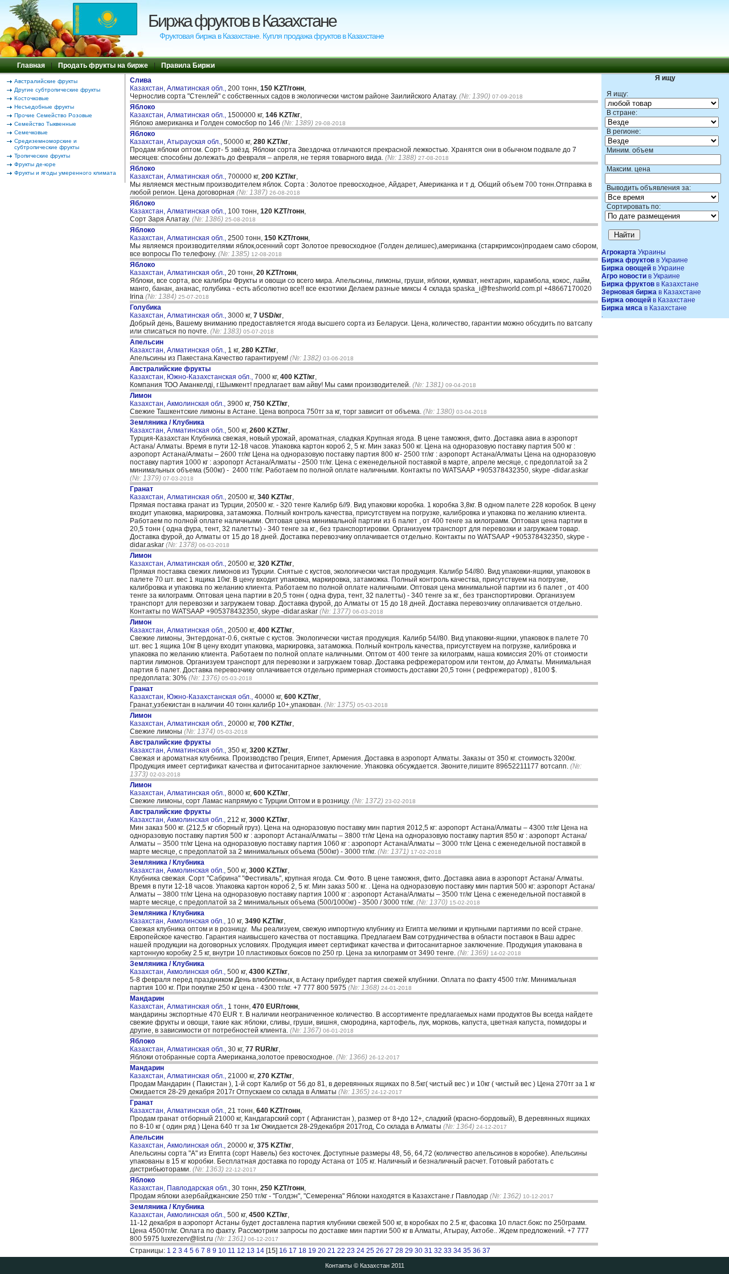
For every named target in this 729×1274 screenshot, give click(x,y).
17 (293, 1251)
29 (409, 1251)
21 (331, 1251)
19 (312, 1251)
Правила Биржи (188, 65)
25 (370, 1251)
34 (457, 1251)
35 (467, 1251)
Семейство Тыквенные (45, 124)
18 (302, 1251)
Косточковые (31, 98)
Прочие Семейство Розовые (53, 115)
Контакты (338, 1265)
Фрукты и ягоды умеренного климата (65, 173)
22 (341, 1251)
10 (222, 1251)
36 (477, 1251)
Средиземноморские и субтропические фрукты (46, 144)
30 (419, 1251)
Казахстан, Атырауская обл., (177, 138)
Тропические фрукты (42, 156)
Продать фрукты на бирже (103, 65)
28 (399, 1251)
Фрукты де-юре (35, 164)
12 (241, 1251)
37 (486, 1251)
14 (260, 1251)
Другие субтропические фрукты (57, 90)
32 (438, 1251)
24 (360, 1251)
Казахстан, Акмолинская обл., (178, 400)
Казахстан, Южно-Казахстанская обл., (192, 373)
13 (251, 1251)
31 (428, 1251)
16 (283, 1251)
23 (351, 1251)
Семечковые (31, 132)
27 (390, 1251)
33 (448, 1251)
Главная (31, 65)
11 (231, 1251)
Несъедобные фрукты (44, 107)
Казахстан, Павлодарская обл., (181, 1184)
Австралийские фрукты (45, 81)
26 (380, 1251)
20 (322, 1251)
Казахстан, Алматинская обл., (179, 84)
